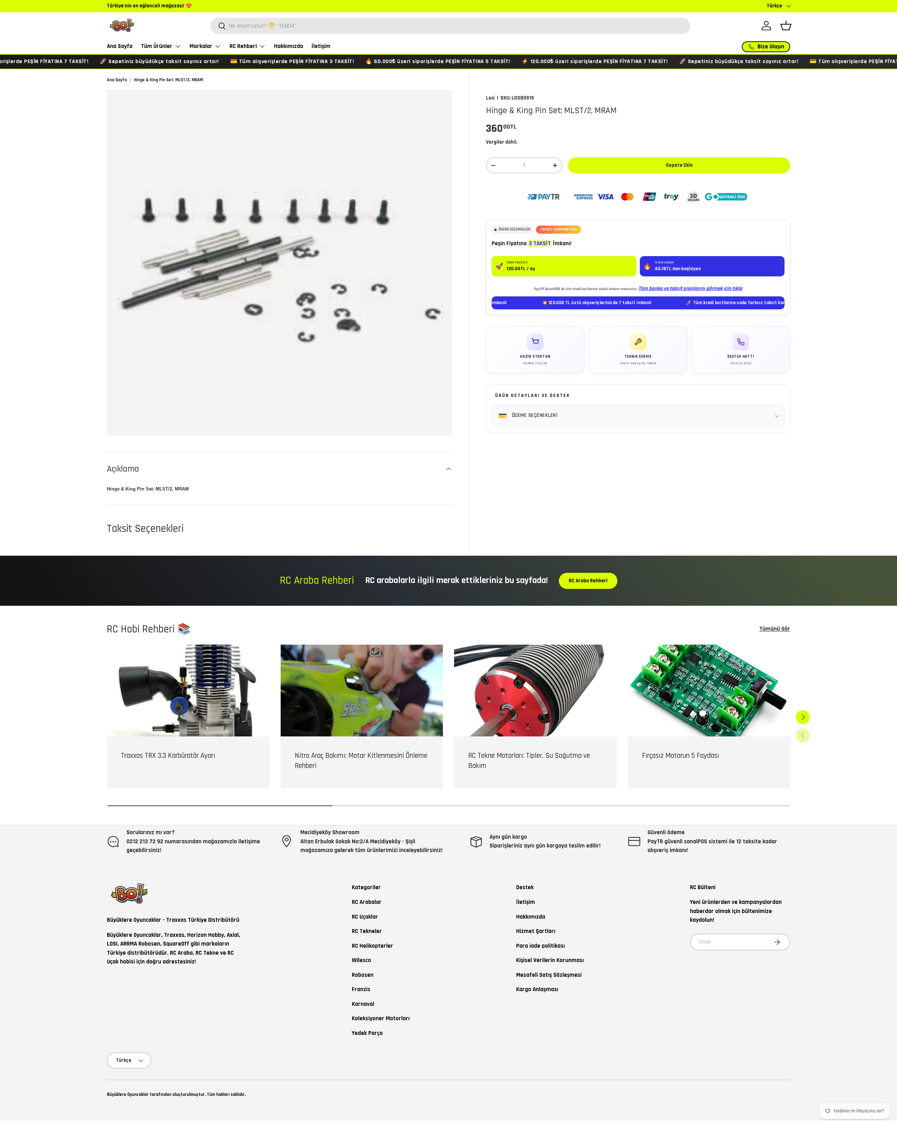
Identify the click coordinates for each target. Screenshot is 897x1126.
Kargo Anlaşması (537, 989)
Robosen (363, 975)
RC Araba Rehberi (588, 580)
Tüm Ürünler (156, 46)
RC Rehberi (243, 46)
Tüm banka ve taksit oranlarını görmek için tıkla (690, 288)
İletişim (320, 46)
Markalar (201, 46)
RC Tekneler (367, 931)
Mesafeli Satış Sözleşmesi (549, 975)
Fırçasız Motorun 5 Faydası (680, 755)
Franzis (361, 989)
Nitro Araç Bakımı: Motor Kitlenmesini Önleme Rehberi (361, 760)
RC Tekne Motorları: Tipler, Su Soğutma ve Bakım (529, 760)
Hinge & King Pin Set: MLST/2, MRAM (168, 80)
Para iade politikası (540, 946)
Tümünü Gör (774, 629)
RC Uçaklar (365, 917)
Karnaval (363, 1004)
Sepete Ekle (679, 165)
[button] (786, 25)
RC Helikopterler (372, 946)
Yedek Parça (367, 1033)
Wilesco (361, 960)
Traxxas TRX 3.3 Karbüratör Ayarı (168, 755)
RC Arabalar (367, 902)
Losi (490, 98)
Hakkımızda (288, 46)
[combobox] (450, 26)
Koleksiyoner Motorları (381, 1018)
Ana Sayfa (119, 46)
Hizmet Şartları (535, 931)
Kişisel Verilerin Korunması (550, 960)
